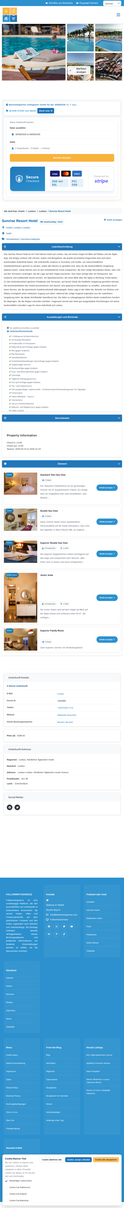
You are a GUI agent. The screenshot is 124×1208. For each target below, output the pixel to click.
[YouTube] (72, 926)
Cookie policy (12, 1055)
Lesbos (32, 211)
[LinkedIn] (49, 934)
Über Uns (10, 1120)
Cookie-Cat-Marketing (18, 1200)
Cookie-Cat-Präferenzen (19, 1187)
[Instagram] (56, 926)
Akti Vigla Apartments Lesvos (99, 1055)
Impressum (11, 1071)
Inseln (21, 211)
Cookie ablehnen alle (52, 1160)
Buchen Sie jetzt (62, 157)
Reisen (49, 1104)
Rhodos (9, 1002)
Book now (44, 111)
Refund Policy (12, 1088)
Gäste (12, 142)
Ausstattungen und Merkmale (62, 317)
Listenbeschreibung (62, 246)
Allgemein (50, 1071)
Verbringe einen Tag (54, 1120)
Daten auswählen (18, 128)
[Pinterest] (56, 934)
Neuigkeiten (51, 1088)
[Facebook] (49, 926)
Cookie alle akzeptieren (106, 1160)
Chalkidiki (90, 951)
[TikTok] (64, 934)
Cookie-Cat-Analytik (18, 1194)
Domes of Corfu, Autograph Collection (98, 1092)
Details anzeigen (106, 488)
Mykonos (10, 994)
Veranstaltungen (53, 1112)
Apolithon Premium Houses (98, 1063)
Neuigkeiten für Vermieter (57, 1096)
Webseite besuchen (66, 715)
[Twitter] (64, 926)
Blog (48, 1055)
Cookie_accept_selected (78, 1160)
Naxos (9, 1019)
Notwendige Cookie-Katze (20, 1181)
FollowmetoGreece (59, 919)
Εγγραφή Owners (89, 3)
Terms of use (12, 1112)
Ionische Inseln (93, 910)
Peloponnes (91, 934)
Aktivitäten (50, 1063)
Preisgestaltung (13, 1128)
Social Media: (16, 797)
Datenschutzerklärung (15, 1063)
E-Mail (60, 694)
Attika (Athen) (92, 943)
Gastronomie (51, 1079)
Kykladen (90, 902)
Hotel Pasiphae (93, 1071)
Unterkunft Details (18, 677)
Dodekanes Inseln (94, 918)
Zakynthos (10, 1010)
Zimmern (62, 463)
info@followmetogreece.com (63, 914)
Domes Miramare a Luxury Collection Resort (97, 1081)
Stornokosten (62, 418)
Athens (9, 986)
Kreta (88, 926)
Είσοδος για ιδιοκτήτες (61, 3)
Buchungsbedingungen (16, 1104)
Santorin (9, 978)
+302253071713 (65, 708)
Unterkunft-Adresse (19, 749)
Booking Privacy (13, 1096)
